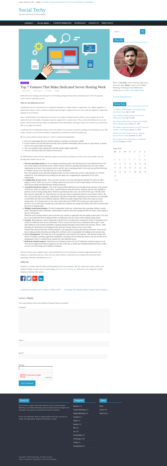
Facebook (141, 90)
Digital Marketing (79, 413)
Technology (80, 23)
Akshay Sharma (37, 91)
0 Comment (48, 91)
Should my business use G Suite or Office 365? (40, 290)
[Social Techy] (21, 23)
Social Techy (32, 10)
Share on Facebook (23, 278)
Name (21, 340)
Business (76, 406)
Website (21, 365)
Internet (29, 23)
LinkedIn (126, 90)
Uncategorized (77, 446)
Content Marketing (62, 23)
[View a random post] (146, 23)
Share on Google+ (34, 278)
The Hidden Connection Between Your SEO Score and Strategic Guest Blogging (67, 2)
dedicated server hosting (64, 269)
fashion (75, 420)
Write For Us (107, 23)
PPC (74, 428)
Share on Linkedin (41, 278)
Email (21, 353)
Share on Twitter (29, 278)
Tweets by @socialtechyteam (122, 97)
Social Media (43, 23)
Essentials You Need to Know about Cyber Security (87, 290)
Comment (22, 307)
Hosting (57, 91)
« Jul (115, 180)
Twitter (132, 90)
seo (74, 431)
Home (101, 406)
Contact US (93, 23)
